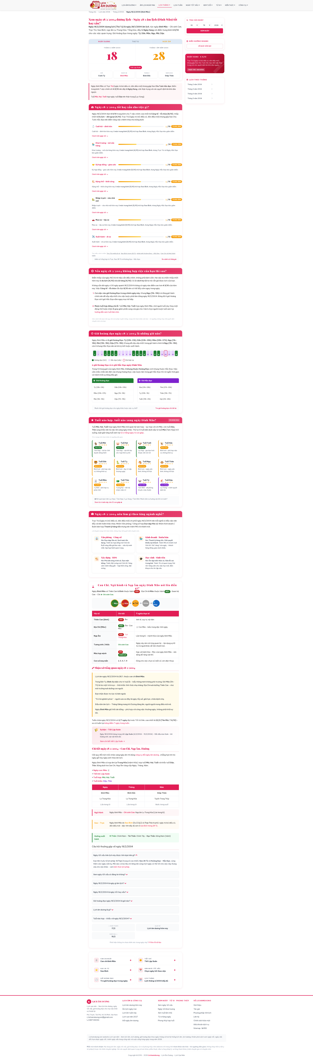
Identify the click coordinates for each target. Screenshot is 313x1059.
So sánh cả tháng (168, 259)
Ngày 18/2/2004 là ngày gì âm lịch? (108, 883)
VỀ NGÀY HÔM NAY (204, 46)
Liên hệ (196, 1017)
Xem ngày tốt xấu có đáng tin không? (109, 874)
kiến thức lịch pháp (121, 867)
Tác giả (197, 1009)
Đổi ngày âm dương (130, 1020)
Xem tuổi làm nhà (165, 1013)
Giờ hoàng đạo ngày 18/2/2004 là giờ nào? (112, 901)
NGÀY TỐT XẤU (192, 5)
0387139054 (93, 1020)
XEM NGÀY (204, 31)
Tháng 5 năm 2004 (195, 98)
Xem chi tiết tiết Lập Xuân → (112, 741)
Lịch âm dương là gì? (102, 910)
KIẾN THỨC (229, 5)
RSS (205, 1028)
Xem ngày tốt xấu (165, 1005)
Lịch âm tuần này (129, 1013)
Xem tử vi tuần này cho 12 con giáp (108, 502)
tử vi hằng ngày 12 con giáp (132, 433)
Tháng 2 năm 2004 (195, 84)
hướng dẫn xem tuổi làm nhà (107, 312)
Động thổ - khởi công (105, 181)
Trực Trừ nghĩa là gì (113, 253)
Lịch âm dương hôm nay (132, 1005)
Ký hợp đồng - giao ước (106, 165)
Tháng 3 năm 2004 (195, 89)
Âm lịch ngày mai (129, 1009)
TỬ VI (218, 5)
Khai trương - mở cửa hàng (105, 144)
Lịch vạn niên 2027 (130, 1017)
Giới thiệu (197, 1005)
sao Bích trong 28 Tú (148, 826)
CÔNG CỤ (242, 5)
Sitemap (197, 1028)
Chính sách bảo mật (202, 1020)
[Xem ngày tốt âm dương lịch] (104, 5)
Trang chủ (92, 12)
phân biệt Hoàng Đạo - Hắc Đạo (148, 253)
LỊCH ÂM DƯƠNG (128, 5)
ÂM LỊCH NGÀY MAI (147, 5)
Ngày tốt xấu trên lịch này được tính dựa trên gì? (114, 855)
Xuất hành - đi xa (103, 237)
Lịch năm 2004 (104, 12)
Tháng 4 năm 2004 (195, 94)
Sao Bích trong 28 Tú (128, 253)
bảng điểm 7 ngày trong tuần (116, 723)
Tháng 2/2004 (118, 12)
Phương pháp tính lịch (202, 1013)
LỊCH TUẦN (178, 5)
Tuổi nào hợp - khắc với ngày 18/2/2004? (111, 918)
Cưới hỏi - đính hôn (104, 126)
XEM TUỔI (207, 5)
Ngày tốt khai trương (166, 1009)
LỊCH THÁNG (164, 5)
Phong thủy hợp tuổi (166, 1020)
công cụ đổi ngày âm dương (147, 755)
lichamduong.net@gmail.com (101, 1017)
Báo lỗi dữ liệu (155, 942)
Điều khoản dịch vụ (201, 1024)
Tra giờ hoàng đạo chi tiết (165, 408)
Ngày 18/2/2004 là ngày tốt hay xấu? (109, 892)
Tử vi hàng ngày (164, 1017)
